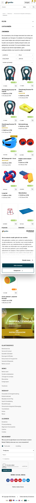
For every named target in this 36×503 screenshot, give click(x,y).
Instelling (18, 446)
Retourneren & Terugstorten (9, 358)
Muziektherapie (6, 404)
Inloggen (27, 2)
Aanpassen (17, 270)
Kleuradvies (5, 379)
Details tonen (26, 260)
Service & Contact (7, 351)
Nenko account (6, 363)
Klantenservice (6, 348)
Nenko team (5, 371)
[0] (32, 2)
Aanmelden (6, 470)
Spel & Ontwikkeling (7, 401)
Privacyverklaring (6, 424)
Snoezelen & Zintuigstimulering (10, 393)
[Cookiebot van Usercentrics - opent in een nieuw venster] (26, 231)
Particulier (7, 446)
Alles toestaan (18, 265)
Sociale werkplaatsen (8, 374)
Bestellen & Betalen (7, 353)
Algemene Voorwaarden (8, 427)
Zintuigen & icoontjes (7, 376)
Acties (3, 411)
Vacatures (4, 386)
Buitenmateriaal (6, 396)
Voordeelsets (5, 409)
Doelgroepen (5, 381)
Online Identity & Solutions (27, 496)
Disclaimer (5, 422)
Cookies (4, 432)
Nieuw (3, 414)
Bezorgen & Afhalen (7, 356)
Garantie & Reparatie (7, 361)
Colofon (4, 429)
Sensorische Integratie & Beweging (11, 406)
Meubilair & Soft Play (7, 399)
